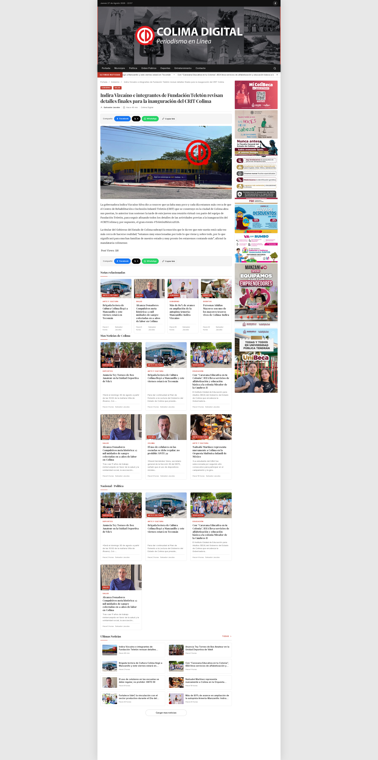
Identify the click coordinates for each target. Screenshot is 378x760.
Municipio (119, 68)
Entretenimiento (183, 68)
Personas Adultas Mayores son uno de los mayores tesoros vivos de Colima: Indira (216, 310)
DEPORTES (108, 371)
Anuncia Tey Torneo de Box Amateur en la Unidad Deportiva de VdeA (121, 378)
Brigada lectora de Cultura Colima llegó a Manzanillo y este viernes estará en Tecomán (115, 311)
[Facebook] (275, 3)
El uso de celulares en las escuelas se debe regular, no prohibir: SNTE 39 (164, 450)
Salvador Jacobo (112, 107)
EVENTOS (207, 301)
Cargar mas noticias (166, 713)
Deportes (165, 68)
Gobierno (115, 82)
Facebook (123, 119)
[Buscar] (274, 68)
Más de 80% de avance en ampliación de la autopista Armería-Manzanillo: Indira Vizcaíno (182, 311)
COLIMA (151, 443)
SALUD (117, 88)
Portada (106, 68)
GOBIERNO (106, 88)
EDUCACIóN (198, 371)
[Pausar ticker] (277, 75)
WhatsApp (152, 119)
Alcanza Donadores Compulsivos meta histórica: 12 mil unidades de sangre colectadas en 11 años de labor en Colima (148, 313)
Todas (225, 636)
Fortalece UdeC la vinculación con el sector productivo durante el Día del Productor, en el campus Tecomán (138, 698)
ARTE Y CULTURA (110, 301)
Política (133, 68)
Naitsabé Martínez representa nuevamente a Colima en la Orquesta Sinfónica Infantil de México (210, 451)
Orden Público (149, 68)
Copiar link (170, 119)
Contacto (201, 68)
